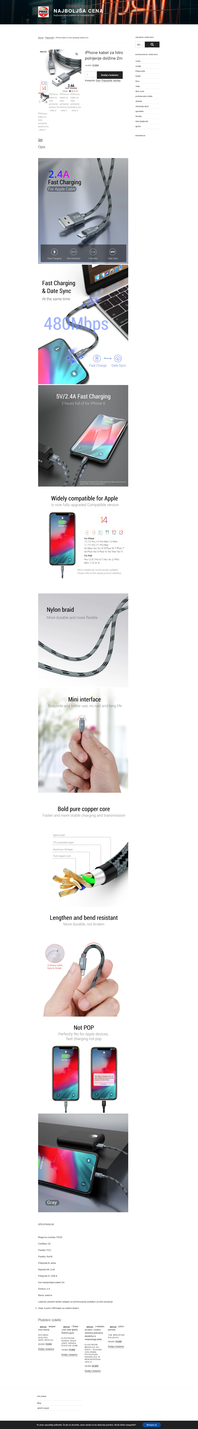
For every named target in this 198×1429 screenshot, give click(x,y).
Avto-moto (140, 91)
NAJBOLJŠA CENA (78, 10)
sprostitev (140, 111)
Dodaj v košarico (109, 75)
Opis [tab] (40, 139)
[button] (76, 54)
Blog (39, 1403)
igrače (138, 126)
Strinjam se (152, 1425)
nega (138, 86)
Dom (98, 80)
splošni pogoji (43, 1408)
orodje (138, 66)
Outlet (138, 76)
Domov (41, 37)
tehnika (116, 80)
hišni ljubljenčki (142, 121)
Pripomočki (49, 37)
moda (138, 61)
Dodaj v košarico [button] (46, 1348)
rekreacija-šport (142, 106)
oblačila (139, 101)
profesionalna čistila (144, 96)
